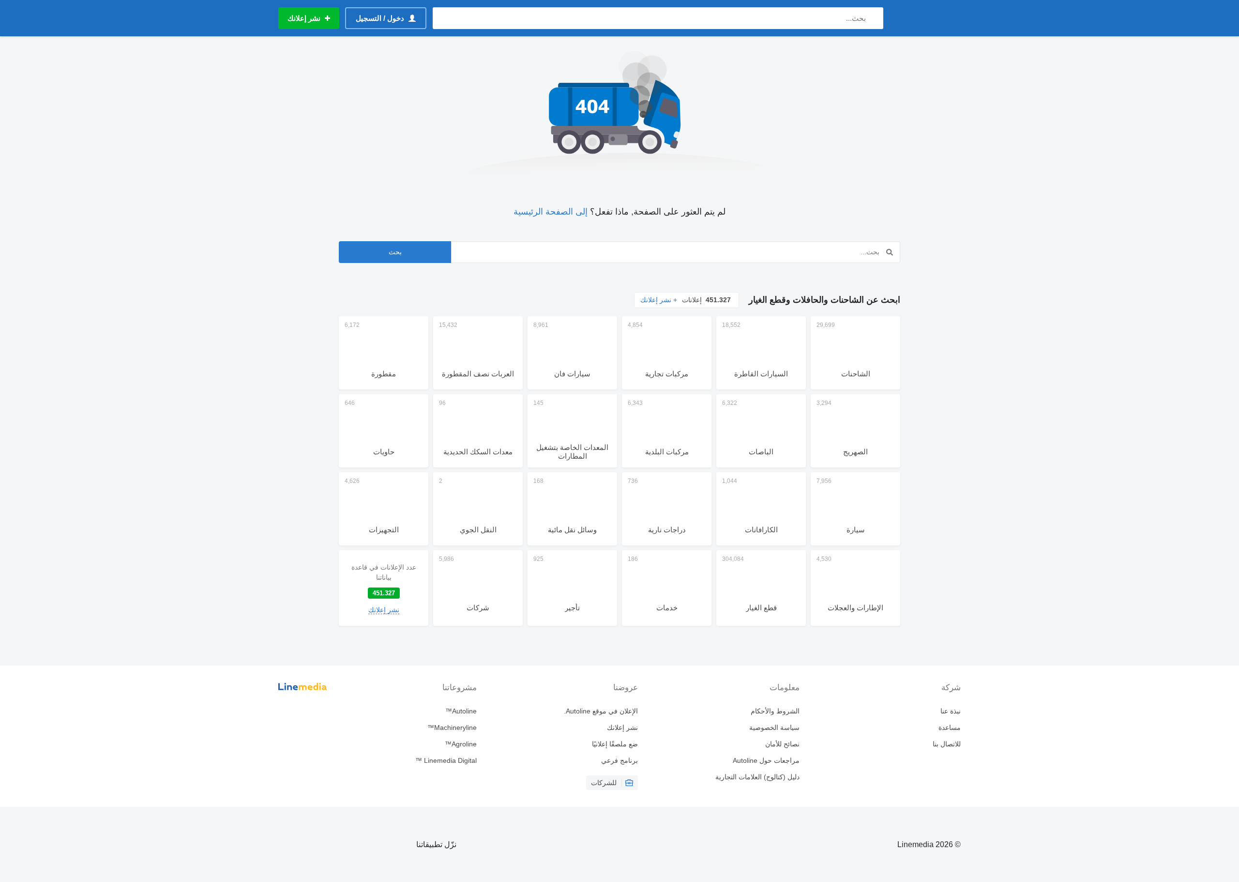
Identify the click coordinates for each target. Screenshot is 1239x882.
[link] (383, 588)
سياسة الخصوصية (774, 727)
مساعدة (949, 727)
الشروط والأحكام (775, 711)
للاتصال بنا (947, 744)
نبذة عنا (950, 711)
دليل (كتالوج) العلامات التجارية (757, 777)
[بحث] (874, 18)
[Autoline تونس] (927, 18)
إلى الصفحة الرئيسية (551, 212)
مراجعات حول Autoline (766, 760)
